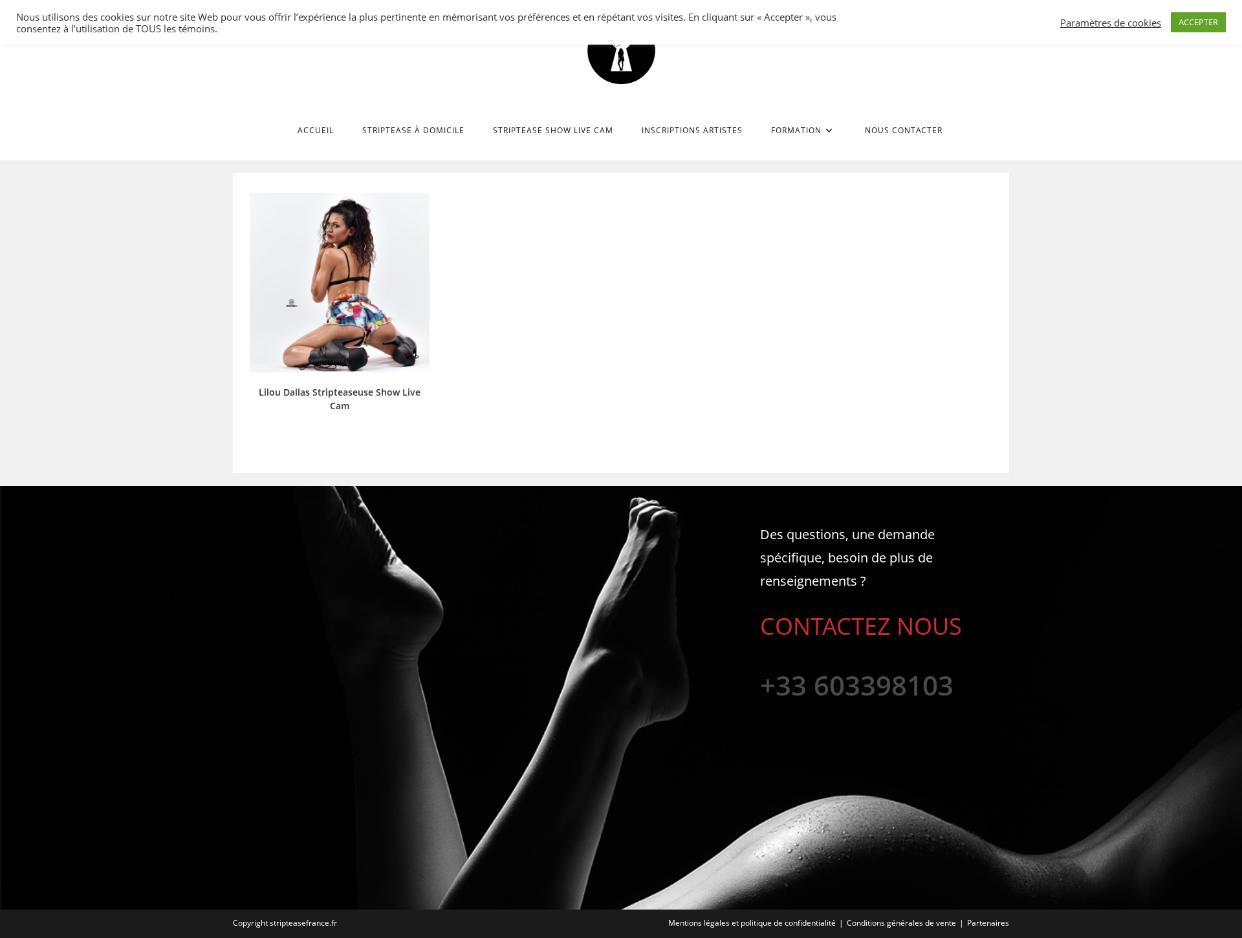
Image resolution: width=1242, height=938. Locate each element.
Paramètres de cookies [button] (1110, 22)
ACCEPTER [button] (1198, 22)
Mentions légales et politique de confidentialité (752, 922)
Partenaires (988, 922)
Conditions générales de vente (901, 922)
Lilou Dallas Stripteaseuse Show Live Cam (339, 399)
